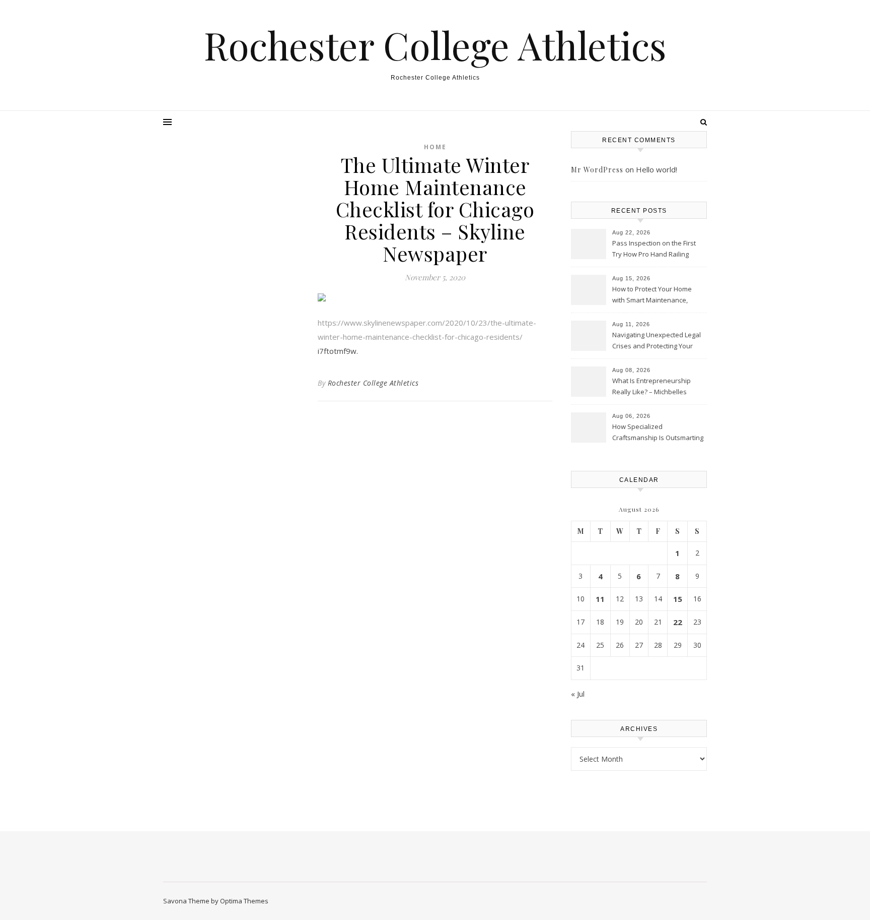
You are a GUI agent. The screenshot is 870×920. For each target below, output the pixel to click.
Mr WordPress (597, 169)
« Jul (578, 694)
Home (435, 147)
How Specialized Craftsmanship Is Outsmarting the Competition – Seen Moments (657, 433)
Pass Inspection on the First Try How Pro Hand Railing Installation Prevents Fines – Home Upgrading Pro (655, 249)
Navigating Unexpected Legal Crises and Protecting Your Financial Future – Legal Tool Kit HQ (656, 341)
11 (600, 599)
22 (677, 622)
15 (677, 599)
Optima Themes (244, 900)
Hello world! (656, 169)
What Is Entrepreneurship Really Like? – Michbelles (651, 386)
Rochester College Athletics (435, 45)
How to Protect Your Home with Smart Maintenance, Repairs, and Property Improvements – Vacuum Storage (652, 295)
